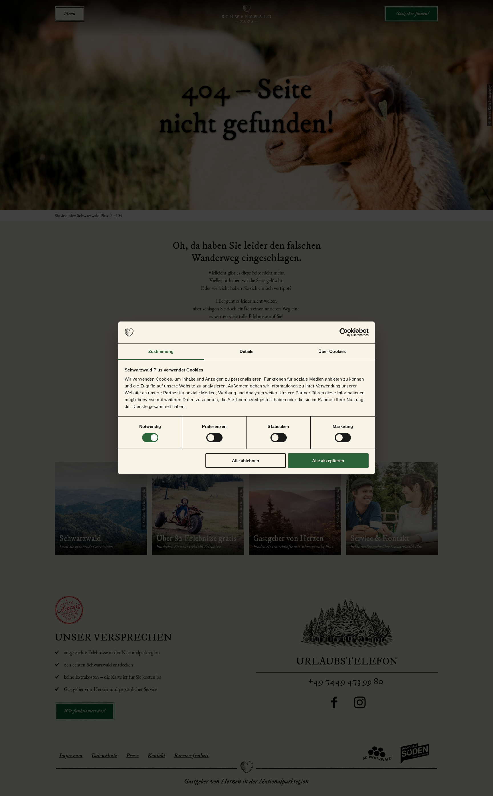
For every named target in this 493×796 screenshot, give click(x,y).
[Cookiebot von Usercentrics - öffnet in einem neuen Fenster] (344, 332)
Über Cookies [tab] (332, 351)
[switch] (214, 437)
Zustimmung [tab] (161, 351)
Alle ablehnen (245, 460)
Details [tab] (247, 351)
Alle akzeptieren (328, 460)
